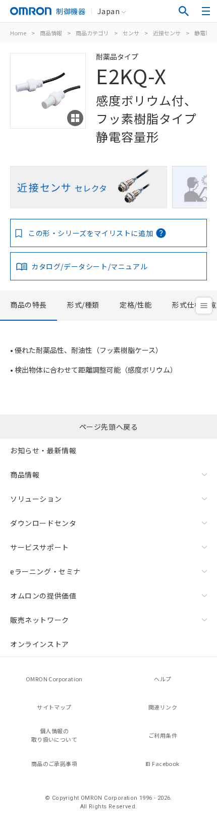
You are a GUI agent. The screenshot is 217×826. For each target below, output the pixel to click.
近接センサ (167, 33)
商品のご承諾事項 (54, 763)
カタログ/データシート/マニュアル (89, 266)
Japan (108, 11)
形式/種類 (83, 305)
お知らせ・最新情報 (43, 450)
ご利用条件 (162, 735)
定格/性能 (136, 305)
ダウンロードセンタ (43, 523)
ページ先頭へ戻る (108, 427)
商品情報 (51, 33)
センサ (131, 33)
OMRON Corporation (54, 679)
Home (18, 33)
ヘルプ (162, 679)
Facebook (165, 763)
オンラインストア (39, 644)
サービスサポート (39, 547)
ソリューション (36, 499)
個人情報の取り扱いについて (54, 735)
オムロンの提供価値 (43, 596)
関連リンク (162, 707)
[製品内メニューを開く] (204, 306)
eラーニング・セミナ (45, 571)
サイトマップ (54, 707)
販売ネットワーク (39, 620)
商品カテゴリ (92, 33)
